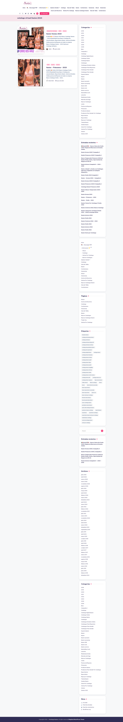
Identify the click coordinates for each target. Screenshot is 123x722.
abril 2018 (83, 543)
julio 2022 (83, 506)
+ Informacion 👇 (85, 248)
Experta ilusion (85, 74)
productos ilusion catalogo (87, 410)
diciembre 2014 (85, 575)
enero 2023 (84, 504)
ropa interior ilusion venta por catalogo (90, 415)
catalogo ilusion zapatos (87, 380)
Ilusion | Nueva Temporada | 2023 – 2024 (91, 190)
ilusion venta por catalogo (87, 395)
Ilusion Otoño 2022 (86, 218)
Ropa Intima (84, 118)
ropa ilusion (84, 412)
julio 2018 (83, 541)
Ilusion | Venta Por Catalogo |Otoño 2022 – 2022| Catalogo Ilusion (91, 211)
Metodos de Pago (86, 99)
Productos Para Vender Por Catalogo (91, 113)
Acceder (85, 702)
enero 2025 (84, 481)
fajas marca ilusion (98, 380)
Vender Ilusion (84, 124)
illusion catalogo (93, 382)
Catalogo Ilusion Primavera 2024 (90, 187)
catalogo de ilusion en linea (87, 344)
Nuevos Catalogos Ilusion (87, 282)
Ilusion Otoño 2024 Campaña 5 (89, 175)
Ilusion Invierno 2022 (87, 215)
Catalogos (84, 63)
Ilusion (52, 64)
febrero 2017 (84, 552)
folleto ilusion (85, 382)
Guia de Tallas (85, 264)
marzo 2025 (84, 479)
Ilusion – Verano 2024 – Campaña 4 (91, 178)
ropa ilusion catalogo (93, 412)
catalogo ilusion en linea (87, 357)
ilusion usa (94, 392)
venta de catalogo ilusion (87, 420)
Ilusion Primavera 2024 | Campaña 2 (91, 184)
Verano (83, 131)
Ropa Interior (84, 115)
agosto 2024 (84, 486)
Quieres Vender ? (85, 260)
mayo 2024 (84, 490)
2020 (82, 35)
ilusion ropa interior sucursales (88, 390)
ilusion (100, 382)
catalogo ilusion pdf (86, 377)
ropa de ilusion (98, 410)
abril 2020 (84, 522)
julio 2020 (83, 520)
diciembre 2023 (85, 500)
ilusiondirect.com (85, 92)
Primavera (84, 108)
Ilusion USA (84, 86)
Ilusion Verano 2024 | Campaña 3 (90, 181)
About (84, 250)
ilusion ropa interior (86, 387)
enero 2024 (84, 497)
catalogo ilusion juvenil (86, 364)
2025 (82, 47)
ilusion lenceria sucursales (92, 385)
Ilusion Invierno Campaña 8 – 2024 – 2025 (91, 165)
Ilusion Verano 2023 (54, 34)
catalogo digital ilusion (86, 352)
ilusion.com (84, 88)
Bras (82, 49)
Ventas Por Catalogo (86, 129)
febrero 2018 (84, 545)
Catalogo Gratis (85, 58)
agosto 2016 (84, 559)
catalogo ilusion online (86, 372)
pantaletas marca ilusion (87, 405)
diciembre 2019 (85, 527)
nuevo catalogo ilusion (86, 402)
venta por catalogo (86, 422)
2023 (48, 64)
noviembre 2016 (85, 557)
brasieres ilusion (85, 334)
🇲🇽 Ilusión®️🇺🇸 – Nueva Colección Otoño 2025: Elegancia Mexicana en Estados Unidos (92, 147)
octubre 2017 (84, 548)
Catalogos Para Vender (87, 70)
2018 (82, 31)
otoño (82, 104)
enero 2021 (84, 516)
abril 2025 (84, 477)
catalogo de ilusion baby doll (88, 342)
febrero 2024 (84, 495)
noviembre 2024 (85, 484)
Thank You (84, 320)
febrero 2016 (84, 564)
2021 (82, 38)
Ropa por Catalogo (86, 120)
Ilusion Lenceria (85, 81)
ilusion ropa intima (85, 392)
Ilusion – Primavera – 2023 (56, 67)
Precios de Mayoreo (86, 106)
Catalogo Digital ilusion (87, 56)
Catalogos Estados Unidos (88, 65)
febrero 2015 (84, 573)
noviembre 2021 (85, 511)
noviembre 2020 (85, 518)
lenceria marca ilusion (86, 397)
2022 (82, 40)
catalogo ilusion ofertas (87, 369)
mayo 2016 (84, 561)
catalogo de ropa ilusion (87, 349)
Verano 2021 (84, 133)
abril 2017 (83, 550)
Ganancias (84, 271)
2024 (82, 44)
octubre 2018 (84, 538)
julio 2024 (83, 488)
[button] (44, 13)
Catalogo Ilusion (85, 60)
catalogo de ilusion (86, 339)
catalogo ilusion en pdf (86, 359)
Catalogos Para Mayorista (88, 67)
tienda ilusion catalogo (86, 417)
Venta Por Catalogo (86, 127)
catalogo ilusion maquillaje (87, 367)
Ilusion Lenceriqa (85, 83)
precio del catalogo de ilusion (88, 407)
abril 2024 (84, 493)
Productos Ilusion (85, 111)
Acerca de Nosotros (86, 278)
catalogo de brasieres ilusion (88, 337)
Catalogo (83, 54)
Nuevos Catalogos (86, 101)
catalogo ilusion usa (97, 377)
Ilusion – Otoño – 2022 (87, 200)
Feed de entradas (87, 705)
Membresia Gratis (85, 97)
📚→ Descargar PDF (86, 245)
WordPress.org (87, 709)
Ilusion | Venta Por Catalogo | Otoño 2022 (91, 204)
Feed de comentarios (88, 707)
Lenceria (83, 95)
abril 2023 (84, 502)
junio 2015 (83, 570)
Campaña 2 (84, 51)
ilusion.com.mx (85, 90)
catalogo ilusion (97, 352)
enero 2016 (84, 566)
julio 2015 (83, 568)
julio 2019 (83, 532)
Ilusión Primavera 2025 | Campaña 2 (91, 155)
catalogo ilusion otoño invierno (88, 374)
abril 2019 (83, 534)
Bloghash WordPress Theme (76, 719)
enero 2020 (84, 525)
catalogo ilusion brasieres (87, 354)
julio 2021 (83, 513)
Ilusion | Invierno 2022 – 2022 (89, 221)
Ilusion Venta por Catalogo (88, 233)
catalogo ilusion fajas (86, 362)
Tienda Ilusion (84, 122)
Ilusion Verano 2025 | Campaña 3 (90, 152)
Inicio (82, 242)
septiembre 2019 (85, 529)
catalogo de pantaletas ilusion (88, 347)
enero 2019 (84, 536)
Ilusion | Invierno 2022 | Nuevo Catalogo (92, 207)
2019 (82, 33)
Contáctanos (84, 269)
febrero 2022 (84, 509)
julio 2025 (83, 474)
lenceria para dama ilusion (87, 400)
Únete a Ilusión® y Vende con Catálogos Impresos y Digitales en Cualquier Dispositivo (92, 170)
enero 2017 (84, 554)
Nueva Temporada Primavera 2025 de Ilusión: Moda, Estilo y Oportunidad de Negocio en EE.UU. (92, 159)
